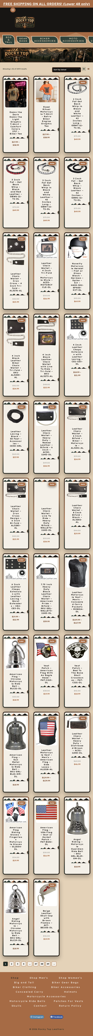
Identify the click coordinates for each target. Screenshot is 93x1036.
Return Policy (70, 1005)
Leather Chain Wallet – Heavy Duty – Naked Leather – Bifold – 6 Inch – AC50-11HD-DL (46, 442)
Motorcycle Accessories (46, 996)
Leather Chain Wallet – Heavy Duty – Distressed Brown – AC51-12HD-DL (77, 743)
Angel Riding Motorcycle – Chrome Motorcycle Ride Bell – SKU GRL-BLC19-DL (16, 929)
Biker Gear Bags (65, 982)
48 (42, 964)
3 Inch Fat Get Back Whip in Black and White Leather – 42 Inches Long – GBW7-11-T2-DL (46, 194)
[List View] (88, 69)
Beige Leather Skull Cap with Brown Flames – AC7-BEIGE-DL (46, 919)
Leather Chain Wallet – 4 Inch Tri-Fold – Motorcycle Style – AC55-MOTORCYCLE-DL (46, 275)
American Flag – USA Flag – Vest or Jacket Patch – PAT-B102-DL (46, 836)
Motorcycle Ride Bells (27, 1001)
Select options (16, 147)
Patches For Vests (68, 1001)
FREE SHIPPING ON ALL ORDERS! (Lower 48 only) (46, 4)
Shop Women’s (70, 977)
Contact (40, 1005)
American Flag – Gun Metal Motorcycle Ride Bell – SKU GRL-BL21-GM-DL (16, 766)
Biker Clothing (25, 987)
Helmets (70, 991)
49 (48, 964)
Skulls (17, 1005)
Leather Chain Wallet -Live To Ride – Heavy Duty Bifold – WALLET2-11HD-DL (46, 519)
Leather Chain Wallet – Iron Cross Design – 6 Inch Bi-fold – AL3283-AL (15, 517)
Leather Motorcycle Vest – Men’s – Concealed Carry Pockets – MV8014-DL (77, 602)
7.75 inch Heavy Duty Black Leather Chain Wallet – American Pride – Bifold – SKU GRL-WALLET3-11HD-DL (46, 598)
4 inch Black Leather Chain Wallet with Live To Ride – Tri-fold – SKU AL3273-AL (46, 365)
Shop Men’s (39, 977)
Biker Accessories (65, 987)
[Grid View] (84, 69)
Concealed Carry (29, 991)
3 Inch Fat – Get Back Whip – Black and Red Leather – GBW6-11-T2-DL (16, 189)
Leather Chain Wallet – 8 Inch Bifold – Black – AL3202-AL (77, 513)
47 (36, 964)
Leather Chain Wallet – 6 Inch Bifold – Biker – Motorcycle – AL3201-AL (77, 438)
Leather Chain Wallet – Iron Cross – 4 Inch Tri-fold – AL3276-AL (16, 282)
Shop (15, 977)
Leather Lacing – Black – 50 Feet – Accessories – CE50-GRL (16, 438)
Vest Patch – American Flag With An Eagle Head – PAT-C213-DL (46, 674)
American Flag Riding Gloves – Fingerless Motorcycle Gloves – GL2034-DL (16, 838)
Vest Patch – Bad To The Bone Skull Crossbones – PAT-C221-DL (77, 674)
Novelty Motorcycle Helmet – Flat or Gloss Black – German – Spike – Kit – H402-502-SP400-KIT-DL (77, 276)
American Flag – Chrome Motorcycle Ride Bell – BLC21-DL (16, 681)
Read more (45, 303)
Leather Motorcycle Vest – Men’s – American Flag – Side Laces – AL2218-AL (46, 759)
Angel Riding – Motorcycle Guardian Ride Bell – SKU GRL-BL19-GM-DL (77, 849)
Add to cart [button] (16, 306)
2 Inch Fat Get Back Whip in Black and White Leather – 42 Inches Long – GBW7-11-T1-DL (77, 113)
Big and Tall (24, 982)
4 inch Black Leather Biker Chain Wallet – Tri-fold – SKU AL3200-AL (16, 366)
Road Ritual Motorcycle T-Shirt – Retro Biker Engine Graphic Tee (46, 116)
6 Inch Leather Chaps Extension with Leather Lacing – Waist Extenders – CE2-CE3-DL (16, 596)
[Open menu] (13, 10)
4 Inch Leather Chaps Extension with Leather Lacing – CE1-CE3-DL (77, 354)
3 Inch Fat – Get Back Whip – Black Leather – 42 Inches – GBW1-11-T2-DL (77, 189)
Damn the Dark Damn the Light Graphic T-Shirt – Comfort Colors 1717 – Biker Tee (16, 123)
